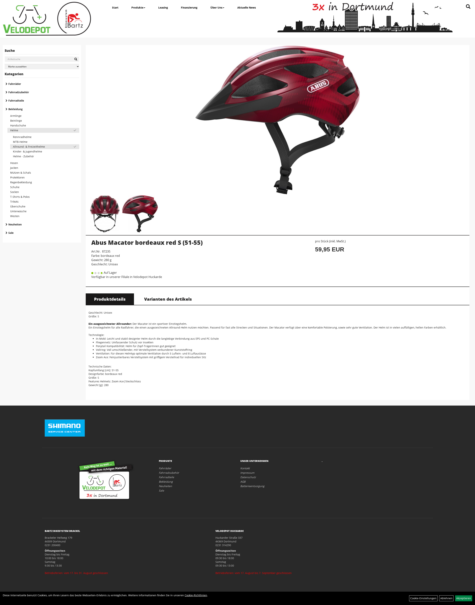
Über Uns (216, 7)
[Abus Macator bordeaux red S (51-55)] (277, 120)
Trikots (14, 201)
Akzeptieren (463, 598)
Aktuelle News (246, 7)
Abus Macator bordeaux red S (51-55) (147, 242)
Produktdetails (110, 299)
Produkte (137, 7)
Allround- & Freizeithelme (29, 146)
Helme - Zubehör (23, 156)
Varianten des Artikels (168, 299)
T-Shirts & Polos (20, 197)
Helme (14, 130)
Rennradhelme (22, 137)
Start (115, 7)
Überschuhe (17, 206)
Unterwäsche (18, 211)
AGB (242, 481)
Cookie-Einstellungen (423, 598)
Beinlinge (16, 120)
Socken (14, 192)
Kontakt (245, 468)
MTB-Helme (20, 142)
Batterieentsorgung (252, 486)
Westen (14, 216)
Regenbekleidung (21, 182)
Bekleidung (15, 109)
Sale (11, 233)
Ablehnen (446, 598)
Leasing (163, 7)
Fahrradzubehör (18, 92)
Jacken (14, 168)
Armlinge (16, 116)
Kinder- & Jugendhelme (27, 151)
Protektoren (17, 177)
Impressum (247, 472)
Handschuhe (18, 125)
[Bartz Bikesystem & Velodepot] (47, 19)
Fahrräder (14, 84)
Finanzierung (189, 7)
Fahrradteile (16, 100)
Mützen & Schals (20, 172)
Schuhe (14, 187)
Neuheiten (15, 224)
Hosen (14, 163)
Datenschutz (248, 477)
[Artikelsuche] (468, 7)
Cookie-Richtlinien (196, 595)
